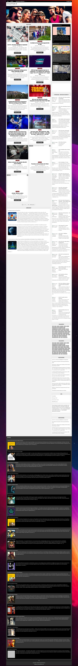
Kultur (40, 162)
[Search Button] (39, 660)
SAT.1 (59, 334)
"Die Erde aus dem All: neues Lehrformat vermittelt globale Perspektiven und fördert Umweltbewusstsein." (27, 224)
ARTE (55, 326)
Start (8, 1)
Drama (68, 326)
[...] (36, 221)
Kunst (65, 330)
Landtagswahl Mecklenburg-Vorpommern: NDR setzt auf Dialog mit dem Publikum (17, 102)
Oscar (69, 331)
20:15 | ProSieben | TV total (63, 162)
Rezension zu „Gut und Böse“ (13, 616)
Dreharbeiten (54, 327)
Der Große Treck (56, 25)
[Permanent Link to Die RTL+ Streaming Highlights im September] (17, 34)
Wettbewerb (65, 337)
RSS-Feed (14, 46)
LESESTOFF (11, 1)
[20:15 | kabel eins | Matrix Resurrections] (55, 279)
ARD (53, 326)
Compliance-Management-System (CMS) (15, 440)
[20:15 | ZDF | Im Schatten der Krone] (55, 259)
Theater (55, 335)
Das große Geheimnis (11, 528)
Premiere (55, 333)
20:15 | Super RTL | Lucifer (63, 225)
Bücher (58, 326)
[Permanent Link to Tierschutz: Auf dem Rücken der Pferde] (40, 153)
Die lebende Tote (11, 550)
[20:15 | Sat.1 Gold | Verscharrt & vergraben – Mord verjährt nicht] (55, 205)
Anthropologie (10, 594)
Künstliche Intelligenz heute (13, 473)
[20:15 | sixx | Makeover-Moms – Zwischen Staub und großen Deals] (55, 288)
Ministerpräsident (61, 331)
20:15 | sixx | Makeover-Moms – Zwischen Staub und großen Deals (64, 284)
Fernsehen (40, 41)
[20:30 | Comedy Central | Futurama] (55, 302)
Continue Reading (18, 53)
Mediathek (56, 331)
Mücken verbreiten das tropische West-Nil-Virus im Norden (17, 162)
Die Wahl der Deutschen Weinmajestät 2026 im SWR (39, 43)
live (53, 331)
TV (57, 335)
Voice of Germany (55, 337)
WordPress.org (55, 401)
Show (40, 129)
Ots (52, 333)
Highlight (63, 329)
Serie (61, 334)
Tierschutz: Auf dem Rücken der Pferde (40, 164)
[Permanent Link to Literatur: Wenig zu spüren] (17, 182)
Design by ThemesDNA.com (39, 664)
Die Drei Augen (10, 484)
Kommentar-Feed (55, 399)
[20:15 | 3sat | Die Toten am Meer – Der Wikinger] (55, 102)
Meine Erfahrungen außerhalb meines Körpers (16, 605)
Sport (69, 334)
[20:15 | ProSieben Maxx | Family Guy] (55, 154)
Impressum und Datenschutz (20, 1)
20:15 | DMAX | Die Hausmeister (64, 119)
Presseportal (60, 333)
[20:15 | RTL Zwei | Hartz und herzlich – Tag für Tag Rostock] (55, 178)
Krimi (59, 330)
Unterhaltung (64, 335)
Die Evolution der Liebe (12, 649)
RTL (56, 334)
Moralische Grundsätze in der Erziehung (15, 561)
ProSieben (53, 334)
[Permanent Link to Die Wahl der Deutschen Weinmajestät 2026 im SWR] (40, 33)
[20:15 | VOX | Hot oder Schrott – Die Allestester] (55, 246)
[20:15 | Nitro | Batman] (55, 147)
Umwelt (18, 160)
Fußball (60, 329)
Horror (67, 329)
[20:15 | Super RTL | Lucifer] (55, 230)
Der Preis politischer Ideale (12, 572)
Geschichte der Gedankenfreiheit (13, 627)
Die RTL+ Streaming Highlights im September (17, 44)
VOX (59, 337)
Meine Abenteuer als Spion (57, 63)
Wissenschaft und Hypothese (13, 506)
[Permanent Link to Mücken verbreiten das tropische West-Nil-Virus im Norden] (17, 152)
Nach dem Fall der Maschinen (13, 462)
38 (28, 204)
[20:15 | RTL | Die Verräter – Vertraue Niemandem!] (55, 192)
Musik (66, 331)
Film (18, 43)
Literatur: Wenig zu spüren (17, 193)
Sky (66, 334)
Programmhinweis (66, 333)
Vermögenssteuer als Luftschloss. (14, 210)
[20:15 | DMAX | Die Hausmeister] (55, 124)
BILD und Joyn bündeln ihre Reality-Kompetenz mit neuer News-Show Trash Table (40, 100)
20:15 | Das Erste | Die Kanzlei (64, 130)
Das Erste (61, 326)
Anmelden (54, 396)
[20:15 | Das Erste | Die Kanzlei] (55, 135)
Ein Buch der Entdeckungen (13, 539)
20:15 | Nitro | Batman (62, 142)
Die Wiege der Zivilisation (12, 638)
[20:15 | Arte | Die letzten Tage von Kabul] (55, 111)
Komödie (56, 330)
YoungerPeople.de (12, 4)
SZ (52, 335)
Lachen (68, 330)
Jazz (53, 330)
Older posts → (32, 204)
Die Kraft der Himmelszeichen (13, 517)
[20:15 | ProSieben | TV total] (55, 167)
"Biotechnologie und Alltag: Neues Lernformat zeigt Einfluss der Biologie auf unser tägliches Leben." (26, 239)
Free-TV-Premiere (55, 329)
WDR (61, 337)
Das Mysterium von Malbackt (13, 451)
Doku (65, 326)
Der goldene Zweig (11, 495)
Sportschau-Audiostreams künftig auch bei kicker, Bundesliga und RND (17, 70)
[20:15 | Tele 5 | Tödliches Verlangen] (55, 238)
